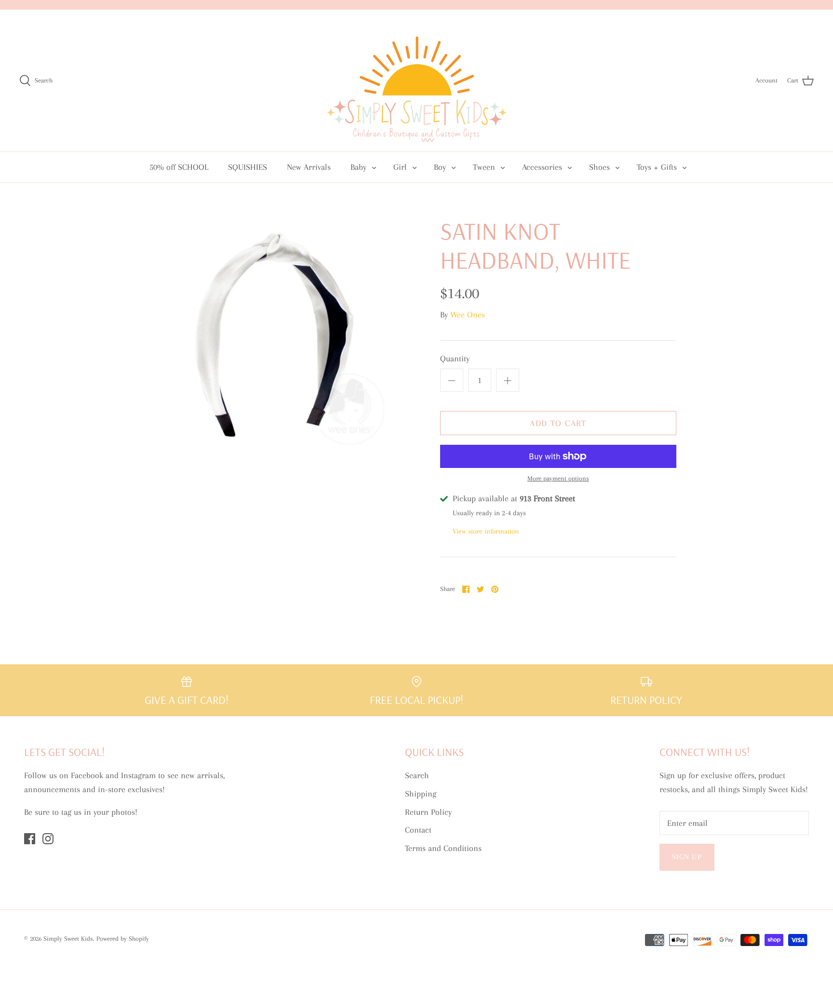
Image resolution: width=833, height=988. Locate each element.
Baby (358, 167)
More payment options (558, 478)
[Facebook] (29, 838)
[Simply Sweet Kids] (416, 80)
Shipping (420, 793)
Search (417, 775)
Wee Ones (467, 314)
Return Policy (428, 812)
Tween (484, 167)
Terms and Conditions (443, 848)
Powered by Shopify (122, 938)
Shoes (599, 167)
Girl (400, 167)
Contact (418, 830)
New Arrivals (309, 167)
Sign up (687, 856)
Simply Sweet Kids (68, 938)
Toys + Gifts (657, 167)
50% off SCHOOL (178, 167)
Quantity (455, 358)
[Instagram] (48, 838)
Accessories (542, 167)
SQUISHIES (247, 167)
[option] (275, 335)
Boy (440, 167)
